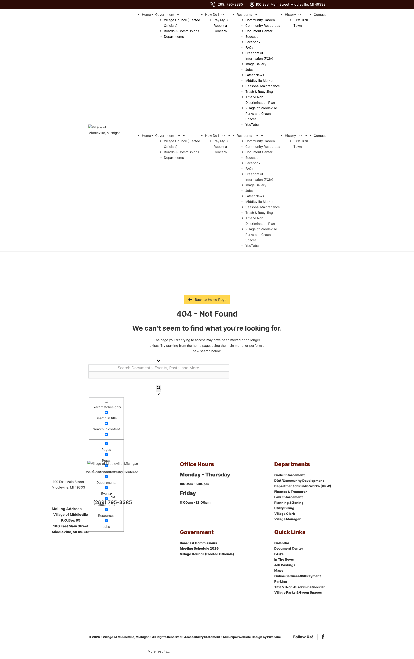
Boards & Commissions (181, 31)
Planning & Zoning (289, 503)
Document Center (259, 31)
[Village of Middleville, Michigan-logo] (106, 130)
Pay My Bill (222, 20)
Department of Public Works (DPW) (302, 486)
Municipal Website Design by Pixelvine (252, 637)
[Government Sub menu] (178, 14)
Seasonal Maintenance (262, 86)
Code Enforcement (289, 475)
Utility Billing (284, 508)
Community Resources (262, 26)
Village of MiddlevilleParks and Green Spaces (261, 113)
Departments (174, 37)
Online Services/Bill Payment (297, 576)
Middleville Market (259, 81)
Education (252, 37)
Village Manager (287, 519)
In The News (284, 559)
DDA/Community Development (299, 481)
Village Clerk (284, 514)
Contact (320, 15)
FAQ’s (249, 48)
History (290, 15)
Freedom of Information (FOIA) (259, 56)
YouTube (252, 125)
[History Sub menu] (299, 14)
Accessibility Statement (202, 637)
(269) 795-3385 (112, 502)
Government (164, 15)
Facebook (252, 42)
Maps (278, 570)
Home (146, 15)
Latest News (254, 75)
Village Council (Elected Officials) (182, 23)
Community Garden (260, 20)
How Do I (212, 15)
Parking (280, 581)
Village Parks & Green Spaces (298, 592)
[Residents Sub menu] (255, 14)
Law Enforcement (288, 497)
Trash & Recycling (259, 92)
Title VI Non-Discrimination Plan (260, 100)
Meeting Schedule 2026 (199, 548)
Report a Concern (220, 28)
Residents (244, 15)
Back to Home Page (211, 300)
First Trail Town (300, 23)
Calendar (281, 543)
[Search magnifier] (158, 388)
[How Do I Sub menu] (222, 14)
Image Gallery (255, 64)
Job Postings (284, 565)
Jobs (249, 70)
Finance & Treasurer (290, 492)
